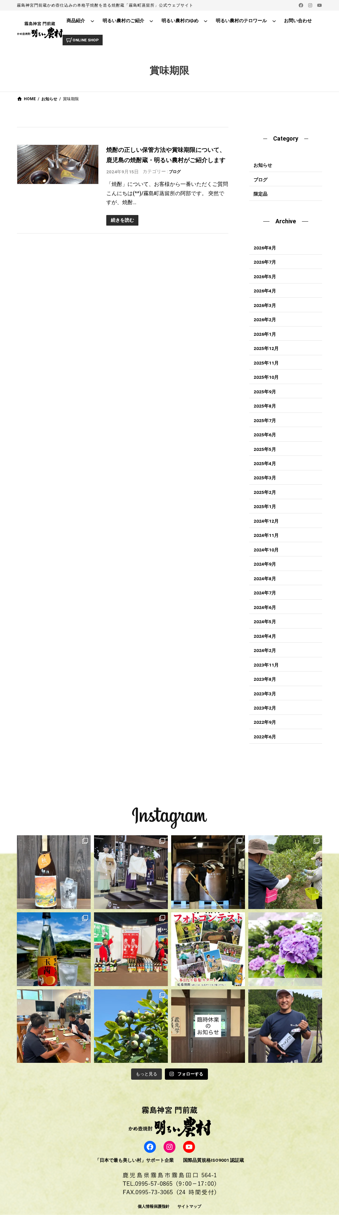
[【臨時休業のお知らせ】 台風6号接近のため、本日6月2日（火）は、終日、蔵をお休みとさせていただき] (208, 1026)
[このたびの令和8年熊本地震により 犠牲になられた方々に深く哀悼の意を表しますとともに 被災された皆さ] (208, 872)
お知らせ (263, 165)
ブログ (175, 171)
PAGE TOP (325, 1173)
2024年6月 (265, 607)
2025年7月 (265, 420)
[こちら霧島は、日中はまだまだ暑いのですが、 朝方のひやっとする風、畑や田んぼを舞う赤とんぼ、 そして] (54, 872)
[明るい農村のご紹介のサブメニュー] (151, 21)
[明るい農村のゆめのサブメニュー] (206, 21)
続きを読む (122, 220)
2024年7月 (265, 592)
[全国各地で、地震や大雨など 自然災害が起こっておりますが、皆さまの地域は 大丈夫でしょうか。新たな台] (131, 949)
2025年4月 (265, 463)
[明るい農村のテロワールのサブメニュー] (274, 21)
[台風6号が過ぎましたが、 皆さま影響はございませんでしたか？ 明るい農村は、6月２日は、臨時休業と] (131, 1026)
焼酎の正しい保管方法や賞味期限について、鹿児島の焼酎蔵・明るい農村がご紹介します (165, 154)
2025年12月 (266, 348)
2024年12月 (266, 521)
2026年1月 (265, 334)
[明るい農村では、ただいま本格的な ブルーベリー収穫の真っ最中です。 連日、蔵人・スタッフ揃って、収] (285, 872)
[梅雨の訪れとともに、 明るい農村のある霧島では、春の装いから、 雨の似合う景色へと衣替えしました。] (285, 949)
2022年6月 (265, 736)
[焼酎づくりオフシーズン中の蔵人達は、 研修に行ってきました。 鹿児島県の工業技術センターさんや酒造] (54, 1026)
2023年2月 (265, 708)
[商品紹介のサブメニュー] (92, 21)
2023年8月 (265, 679)
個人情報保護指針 (154, 1206)
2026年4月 (265, 290)
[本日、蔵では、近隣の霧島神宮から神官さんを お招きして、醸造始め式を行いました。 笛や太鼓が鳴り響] (131, 872)
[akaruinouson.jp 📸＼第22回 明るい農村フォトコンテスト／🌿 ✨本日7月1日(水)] (208, 949)
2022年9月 (265, 722)
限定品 (260, 193)
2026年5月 (265, 276)
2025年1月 (265, 506)
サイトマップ (189, 1206)
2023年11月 (266, 665)
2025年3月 (265, 477)
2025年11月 (266, 363)
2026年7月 (265, 262)
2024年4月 (265, 636)
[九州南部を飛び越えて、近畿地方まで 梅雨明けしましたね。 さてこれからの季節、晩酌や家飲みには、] (54, 949)
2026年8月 (265, 247)
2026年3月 (265, 305)
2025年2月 (265, 492)
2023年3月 (265, 693)
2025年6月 (265, 434)
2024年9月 (265, 564)
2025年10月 (266, 377)
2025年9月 (265, 391)
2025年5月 (265, 449)
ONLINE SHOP (86, 40)
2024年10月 (266, 549)
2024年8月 (265, 578)
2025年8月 (265, 406)
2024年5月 (265, 621)
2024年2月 (265, 650)
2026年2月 (265, 319)
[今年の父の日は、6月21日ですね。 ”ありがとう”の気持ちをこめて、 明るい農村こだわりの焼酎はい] (285, 1026)
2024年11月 (266, 535)
